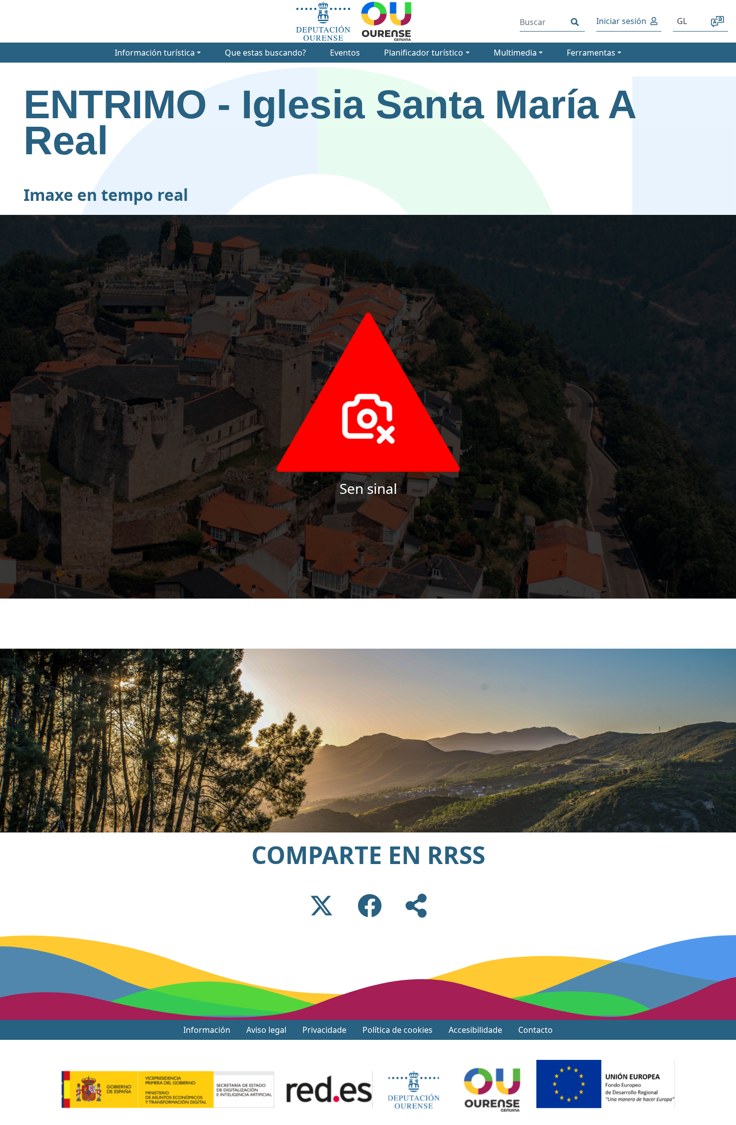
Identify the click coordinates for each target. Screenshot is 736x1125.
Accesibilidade (475, 1029)
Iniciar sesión (621, 21)
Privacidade (324, 1029)
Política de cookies (397, 1029)
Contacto (535, 1029)
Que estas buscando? (265, 52)
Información (206, 1029)
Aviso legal (266, 1029)
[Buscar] (575, 22)
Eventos (345, 52)
